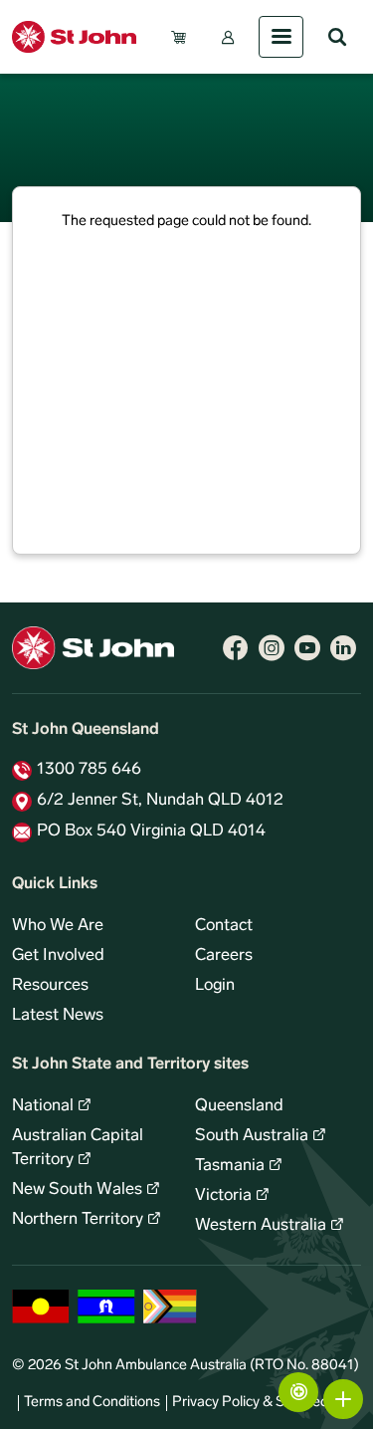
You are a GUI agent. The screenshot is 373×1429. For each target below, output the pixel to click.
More (343, 1399)
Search (337, 37)
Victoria (223, 1196)
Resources (50, 986)
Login (215, 986)
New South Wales (77, 1190)
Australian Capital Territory (77, 1148)
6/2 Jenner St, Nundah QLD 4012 (160, 801)
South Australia (251, 1136)
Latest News (57, 1016)
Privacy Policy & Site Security (263, 1402)
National (43, 1106)
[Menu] (281, 37)
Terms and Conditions (92, 1402)
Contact (224, 926)
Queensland (239, 1106)
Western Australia (260, 1226)
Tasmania (230, 1166)
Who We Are (57, 926)
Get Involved (58, 956)
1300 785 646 (89, 770)
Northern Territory (77, 1220)
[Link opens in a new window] (236, 648)
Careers (224, 956)
